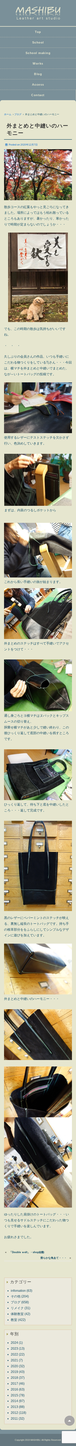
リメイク (17, 1308)
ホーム (7, 114)
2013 (14, 1407)
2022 (14, 1354)
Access (38, 84)
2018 (14, 1377)
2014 (14, 1401)
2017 (14, 1383)
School (38, 42)
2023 (14, 1348)
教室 (14, 1320)
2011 (14, 1418)
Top (38, 32)
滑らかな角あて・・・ (53, 1257)
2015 (14, 1395)
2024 (14, 1342)
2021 (14, 1360)
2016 (14, 1389)
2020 (14, 1366)
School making (38, 53)
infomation (18, 1290)
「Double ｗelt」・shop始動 (26, 1252)
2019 (14, 1372)
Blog (38, 74)
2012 (14, 1412)
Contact (38, 95)
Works (38, 63)
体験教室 (17, 1314)
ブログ (17, 114)
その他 (15, 1296)
